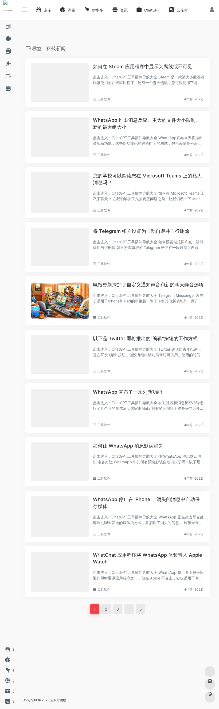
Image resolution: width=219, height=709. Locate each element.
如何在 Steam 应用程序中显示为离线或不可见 (142, 66)
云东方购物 (58, 700)
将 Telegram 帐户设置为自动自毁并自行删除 (141, 231)
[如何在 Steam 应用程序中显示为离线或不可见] (60, 82)
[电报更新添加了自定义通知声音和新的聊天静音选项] (60, 300)
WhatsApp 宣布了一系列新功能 (127, 392)
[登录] (212, 10)
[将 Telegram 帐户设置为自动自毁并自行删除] (60, 247)
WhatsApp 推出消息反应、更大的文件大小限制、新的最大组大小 (146, 123)
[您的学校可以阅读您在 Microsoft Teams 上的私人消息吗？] (60, 192)
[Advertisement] (101, 653)
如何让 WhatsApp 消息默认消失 (128, 446)
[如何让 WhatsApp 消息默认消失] (60, 461)
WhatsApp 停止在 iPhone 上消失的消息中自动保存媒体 (146, 502)
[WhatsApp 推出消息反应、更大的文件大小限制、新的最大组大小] (60, 137)
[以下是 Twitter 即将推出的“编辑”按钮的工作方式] (60, 354)
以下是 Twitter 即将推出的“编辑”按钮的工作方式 (145, 338)
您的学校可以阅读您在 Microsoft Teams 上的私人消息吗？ (147, 179)
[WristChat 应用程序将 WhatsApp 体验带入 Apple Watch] (60, 572)
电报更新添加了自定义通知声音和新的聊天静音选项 (148, 284)
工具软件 (103, 99)
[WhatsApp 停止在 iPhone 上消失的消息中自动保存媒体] (60, 516)
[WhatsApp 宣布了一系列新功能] (60, 408)
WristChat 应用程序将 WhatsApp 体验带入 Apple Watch (147, 558)
